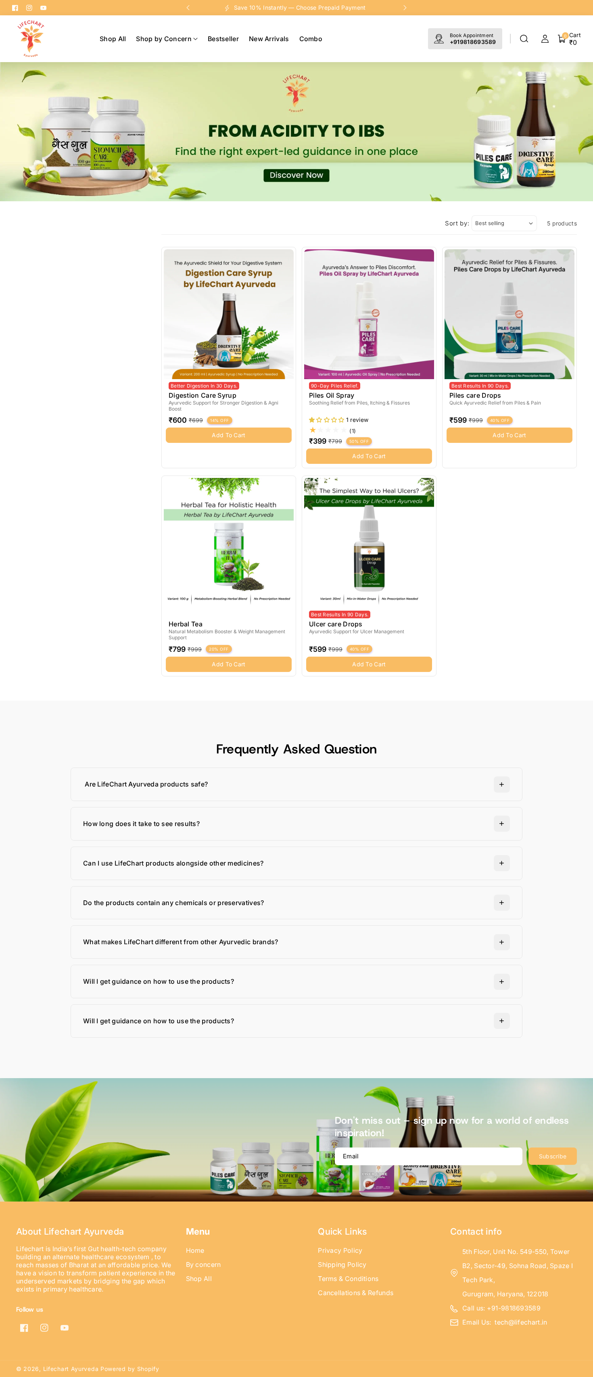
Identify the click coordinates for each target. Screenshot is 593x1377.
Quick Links (342, 1231)
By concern (203, 1264)
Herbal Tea (186, 624)
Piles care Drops (475, 395)
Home (195, 1250)
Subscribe (553, 1156)
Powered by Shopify (129, 1368)
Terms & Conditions (348, 1279)
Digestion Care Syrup (202, 395)
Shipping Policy (342, 1264)
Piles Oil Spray (332, 395)
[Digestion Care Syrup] (229, 314)
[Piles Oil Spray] (369, 314)
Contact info (476, 1231)
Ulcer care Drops (336, 624)
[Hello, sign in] (545, 39)
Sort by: (457, 223)
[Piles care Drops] (509, 314)
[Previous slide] (188, 7)
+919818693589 (473, 41)
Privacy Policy (340, 1250)
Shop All (199, 1279)
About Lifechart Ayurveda (70, 1231)
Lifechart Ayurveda (71, 1368)
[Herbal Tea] (229, 543)
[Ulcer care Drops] (369, 543)
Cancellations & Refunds (355, 1293)
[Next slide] (405, 7)
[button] (524, 39)
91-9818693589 (516, 1308)
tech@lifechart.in (521, 1322)
